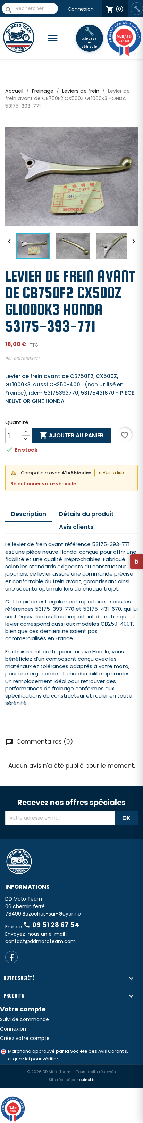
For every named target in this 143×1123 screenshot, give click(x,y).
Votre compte (23, 1034)
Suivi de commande (24, 1044)
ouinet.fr (87, 1104)
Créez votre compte (25, 1062)
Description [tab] (28, 514)
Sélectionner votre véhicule (43, 483)
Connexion (81, 9)
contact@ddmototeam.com (40, 966)
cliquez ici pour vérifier (33, 1084)
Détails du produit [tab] (86, 514)
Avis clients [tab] (76, 527)
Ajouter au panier (71, 435)
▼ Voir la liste (111, 472)
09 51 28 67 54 (51, 949)
